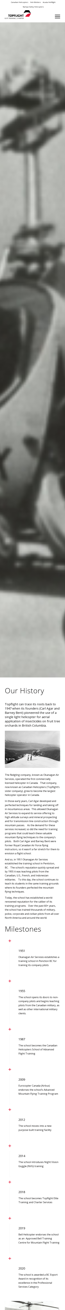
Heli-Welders (35, 2)
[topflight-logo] (27, 16)
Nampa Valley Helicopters (33, 7)
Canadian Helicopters (19, 2)
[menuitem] (19, 2)
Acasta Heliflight (49, 2)
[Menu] (56, 16)
